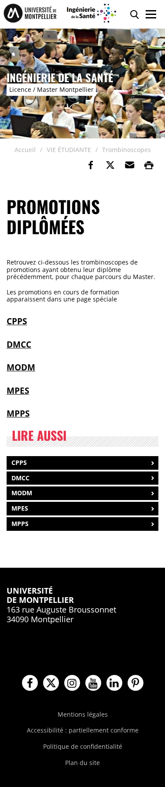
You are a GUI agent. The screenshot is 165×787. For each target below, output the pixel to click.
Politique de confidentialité (82, 746)
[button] (129, 165)
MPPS (18, 413)
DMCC (19, 344)
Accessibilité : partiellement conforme (83, 730)
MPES (18, 390)
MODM (21, 367)
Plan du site (82, 762)
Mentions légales (83, 714)
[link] (90, 165)
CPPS (17, 321)
